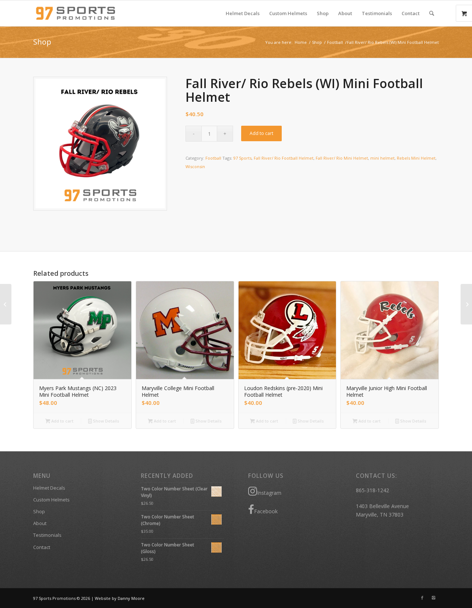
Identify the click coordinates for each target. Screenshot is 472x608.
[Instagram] (433, 597)
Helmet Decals (49, 487)
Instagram (269, 492)
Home (301, 42)
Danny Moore (131, 598)
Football (335, 42)
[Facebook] (422, 597)
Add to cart (261, 133)
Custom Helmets (51, 499)
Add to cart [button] (61, 421)
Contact (41, 547)
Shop (42, 42)
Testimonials (47, 535)
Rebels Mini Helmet (416, 158)
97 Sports (242, 158)
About (39, 523)
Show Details (105, 421)
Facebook (266, 511)
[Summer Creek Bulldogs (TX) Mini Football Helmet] (466, 304)
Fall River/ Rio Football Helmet (283, 158)
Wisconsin (195, 166)
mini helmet (382, 158)
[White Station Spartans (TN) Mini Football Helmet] (5, 304)
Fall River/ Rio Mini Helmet (342, 158)
